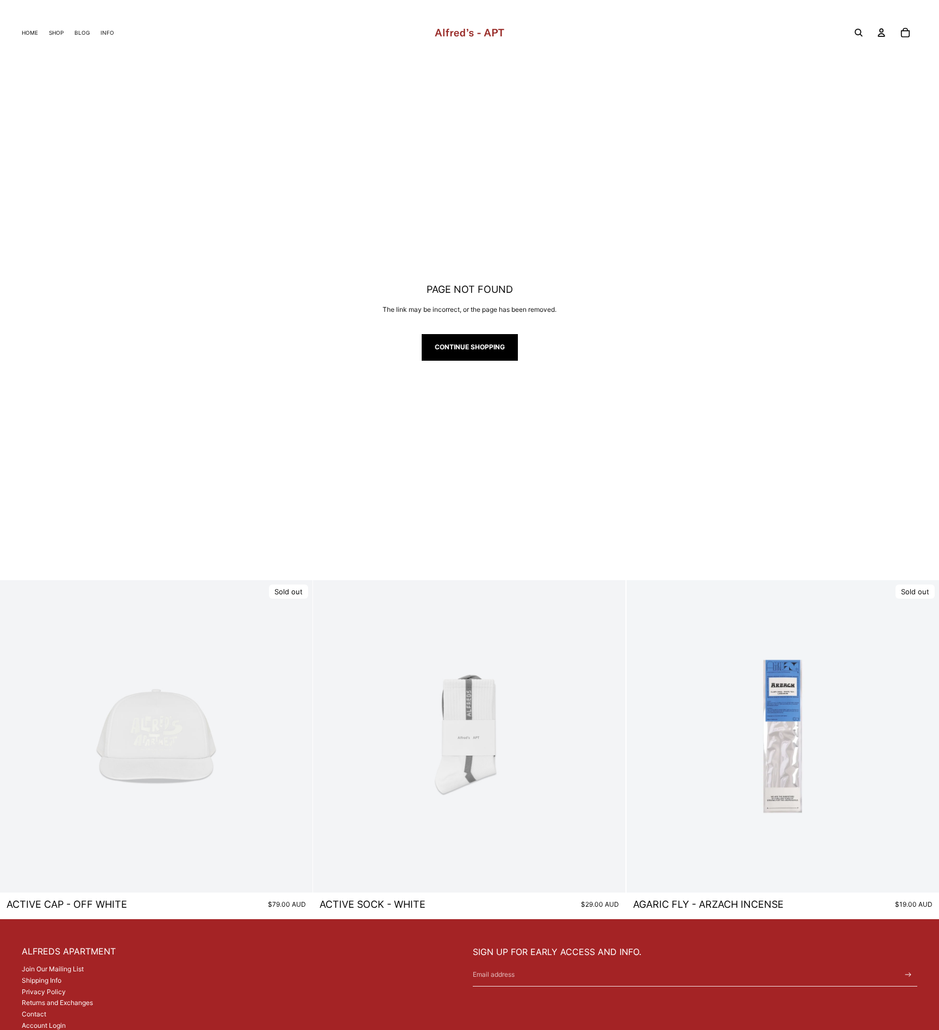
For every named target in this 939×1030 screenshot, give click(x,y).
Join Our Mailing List (53, 969)
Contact (34, 1014)
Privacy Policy (44, 992)
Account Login (44, 1025)
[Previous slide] (16, 737)
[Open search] (859, 33)
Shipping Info (41, 980)
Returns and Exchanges (57, 1002)
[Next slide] (296, 737)
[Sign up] (908, 975)
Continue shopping (470, 347)
